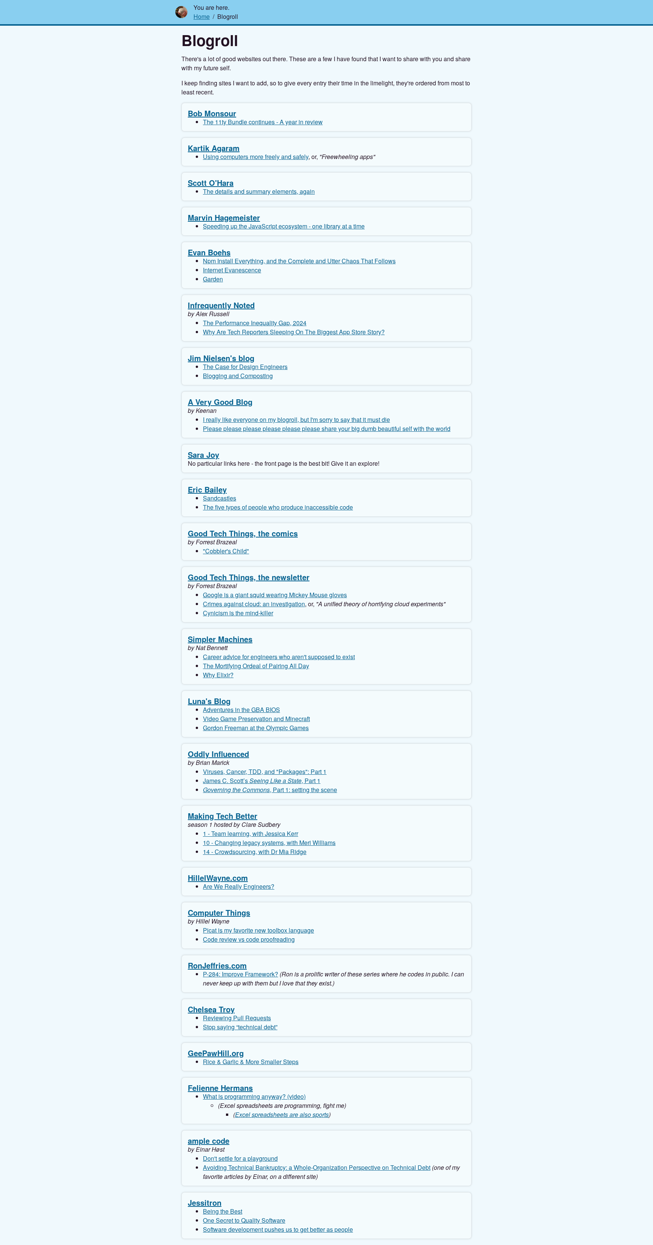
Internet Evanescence (232, 270)
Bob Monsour (212, 113)
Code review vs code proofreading (249, 939)
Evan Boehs (209, 252)
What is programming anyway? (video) (254, 1096)
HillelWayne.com (218, 877)
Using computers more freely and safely (255, 156)
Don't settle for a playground (240, 1158)
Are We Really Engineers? (238, 886)
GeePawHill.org (216, 1052)
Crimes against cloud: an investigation (254, 603)
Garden (213, 279)
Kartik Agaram (214, 147)
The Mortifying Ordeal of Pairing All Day (256, 665)
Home (201, 16)
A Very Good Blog (220, 401)
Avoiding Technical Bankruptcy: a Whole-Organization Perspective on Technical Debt (316, 1167)
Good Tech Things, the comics (243, 533)
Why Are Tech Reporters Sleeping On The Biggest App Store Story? (294, 331)
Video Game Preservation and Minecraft (256, 718)
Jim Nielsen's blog (221, 357)
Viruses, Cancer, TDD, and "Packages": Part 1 (264, 771)
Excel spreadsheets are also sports (282, 1114)
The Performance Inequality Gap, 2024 (254, 322)
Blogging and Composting (238, 375)
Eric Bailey (207, 489)
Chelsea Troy (211, 1009)
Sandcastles (219, 498)
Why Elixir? (218, 674)
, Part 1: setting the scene (270, 789)
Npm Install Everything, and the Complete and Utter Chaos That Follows (299, 260)
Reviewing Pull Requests (237, 1017)
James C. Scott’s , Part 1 (261, 780)
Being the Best (222, 1211)
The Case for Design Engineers (245, 366)
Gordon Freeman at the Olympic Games (256, 727)
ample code (208, 1140)
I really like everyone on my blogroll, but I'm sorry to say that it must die (296, 419)
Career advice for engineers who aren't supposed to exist (279, 656)
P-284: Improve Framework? (240, 974)
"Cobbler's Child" (226, 551)
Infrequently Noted (221, 305)
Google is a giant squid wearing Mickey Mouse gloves (275, 594)
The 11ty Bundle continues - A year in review (263, 121)
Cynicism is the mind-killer (238, 613)
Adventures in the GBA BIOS (241, 709)
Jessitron (204, 1202)
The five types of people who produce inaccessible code (278, 507)
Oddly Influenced (218, 753)
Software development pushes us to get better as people (278, 1229)
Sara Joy (203, 454)
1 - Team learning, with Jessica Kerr (250, 833)
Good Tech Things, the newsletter (248, 577)
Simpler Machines (220, 638)
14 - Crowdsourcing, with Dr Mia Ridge (254, 851)
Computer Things (219, 912)
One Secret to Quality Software (244, 1220)
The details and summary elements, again (259, 191)
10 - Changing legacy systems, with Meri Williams (269, 842)
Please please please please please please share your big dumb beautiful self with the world (326, 428)
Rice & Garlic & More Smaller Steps (251, 1061)
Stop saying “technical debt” (240, 1027)
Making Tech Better (222, 815)
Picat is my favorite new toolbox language (258, 930)
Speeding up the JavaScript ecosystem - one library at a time (284, 226)
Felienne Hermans (220, 1087)
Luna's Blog (209, 700)
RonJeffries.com (217, 965)
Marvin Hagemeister (224, 217)
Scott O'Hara (211, 182)
